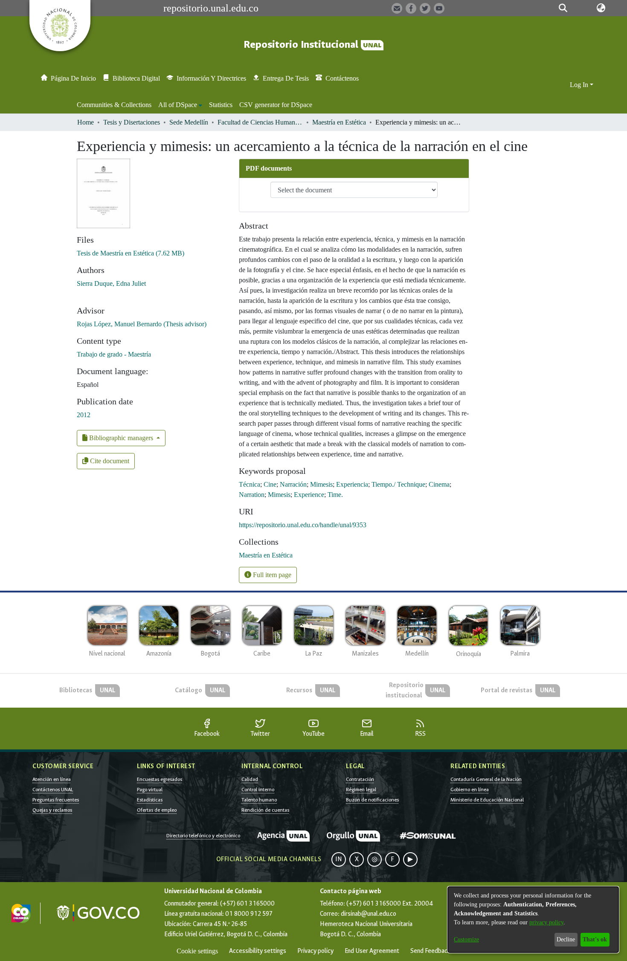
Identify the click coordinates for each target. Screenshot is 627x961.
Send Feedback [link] (430, 951)
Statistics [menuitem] (220, 104)
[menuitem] (180, 104)
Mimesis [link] (321, 484)
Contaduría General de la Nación (486, 779)
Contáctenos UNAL (52, 789)
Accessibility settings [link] (257, 951)
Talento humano (259, 799)
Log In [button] (580, 84)
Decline (566, 939)
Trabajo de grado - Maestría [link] (114, 354)
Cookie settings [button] (197, 951)
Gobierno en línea (469, 789)
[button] (563, 8)
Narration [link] (251, 494)
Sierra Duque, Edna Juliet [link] (111, 283)
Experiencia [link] (352, 484)
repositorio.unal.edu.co (210, 8)
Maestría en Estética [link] (339, 122)
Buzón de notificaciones (372, 799)
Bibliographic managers (121, 437)
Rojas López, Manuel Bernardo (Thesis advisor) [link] (141, 324)
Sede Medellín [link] (188, 122)
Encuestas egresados (159, 779)
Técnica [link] (249, 484)
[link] (130, 253)
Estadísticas (150, 799)
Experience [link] (309, 494)
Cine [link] (270, 484)
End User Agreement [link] (372, 951)
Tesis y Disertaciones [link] (131, 122)
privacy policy (546, 922)
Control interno (257, 789)
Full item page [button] (271, 574)
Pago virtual (150, 789)
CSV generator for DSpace (275, 104)
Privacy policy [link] (315, 951)
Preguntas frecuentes (55, 799)
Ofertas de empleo (157, 810)
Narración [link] (293, 484)
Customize (466, 939)
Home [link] (85, 122)
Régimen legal (361, 789)
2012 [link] (83, 414)
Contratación (360, 779)
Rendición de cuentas (265, 810)
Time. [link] (335, 494)
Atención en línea (51, 779)
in (338, 859)
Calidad (249, 779)
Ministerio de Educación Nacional (487, 799)
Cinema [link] (439, 484)
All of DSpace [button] (177, 104)
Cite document (108, 461)
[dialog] (533, 919)
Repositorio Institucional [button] (302, 44)
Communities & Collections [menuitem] (114, 104)
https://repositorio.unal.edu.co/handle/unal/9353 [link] (302, 524)
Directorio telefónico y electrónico (203, 835)
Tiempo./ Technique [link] (398, 484)
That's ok (595, 939)
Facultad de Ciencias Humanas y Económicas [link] (260, 122)
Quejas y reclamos (52, 810)
